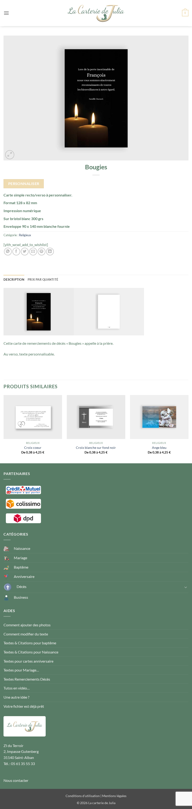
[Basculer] (185, 587)
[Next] (188, 429)
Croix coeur (32, 448)
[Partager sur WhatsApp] (8, 251)
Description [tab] (14, 279)
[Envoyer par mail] (33, 251)
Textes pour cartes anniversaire (28, 661)
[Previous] (3, 429)
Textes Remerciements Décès (27, 679)
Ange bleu (159, 448)
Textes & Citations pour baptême (30, 643)
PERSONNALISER (23, 183)
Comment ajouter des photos (27, 625)
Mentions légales (114, 796)
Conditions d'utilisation (83, 796)
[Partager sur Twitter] (25, 251)
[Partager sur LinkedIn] (50, 251)
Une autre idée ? (16, 697)
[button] (6, 13)
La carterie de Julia (101, 803)
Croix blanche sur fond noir (96, 448)
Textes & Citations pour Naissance (31, 652)
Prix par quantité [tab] (43, 279)
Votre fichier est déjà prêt (24, 706)
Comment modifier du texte (26, 634)
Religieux (25, 235)
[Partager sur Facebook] (16, 251)
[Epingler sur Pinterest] (41, 251)
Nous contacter (16, 780)
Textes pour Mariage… (21, 670)
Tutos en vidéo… (17, 688)
